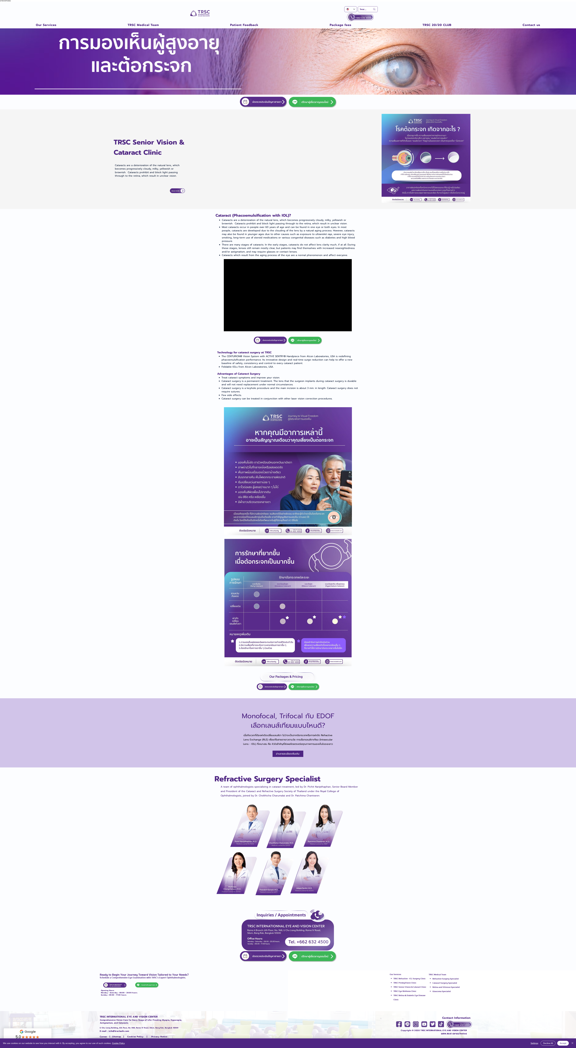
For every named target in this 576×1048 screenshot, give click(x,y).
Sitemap (116, 1036)
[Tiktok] (441, 1024)
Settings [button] (534, 1043)
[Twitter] (433, 1024)
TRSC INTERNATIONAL (431, 1030)
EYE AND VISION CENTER (454, 1030)
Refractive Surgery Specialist (445, 978)
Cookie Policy (118, 1043)
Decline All (548, 1043)
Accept (563, 1043)
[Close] (572, 1043)
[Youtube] (424, 1024)
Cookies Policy (135, 1036)
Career (104, 1036)
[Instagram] (416, 1024)
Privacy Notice (159, 1036)
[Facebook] (399, 1024)
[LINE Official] (407, 1024)
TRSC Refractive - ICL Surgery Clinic (409, 978)
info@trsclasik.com (119, 1031)
